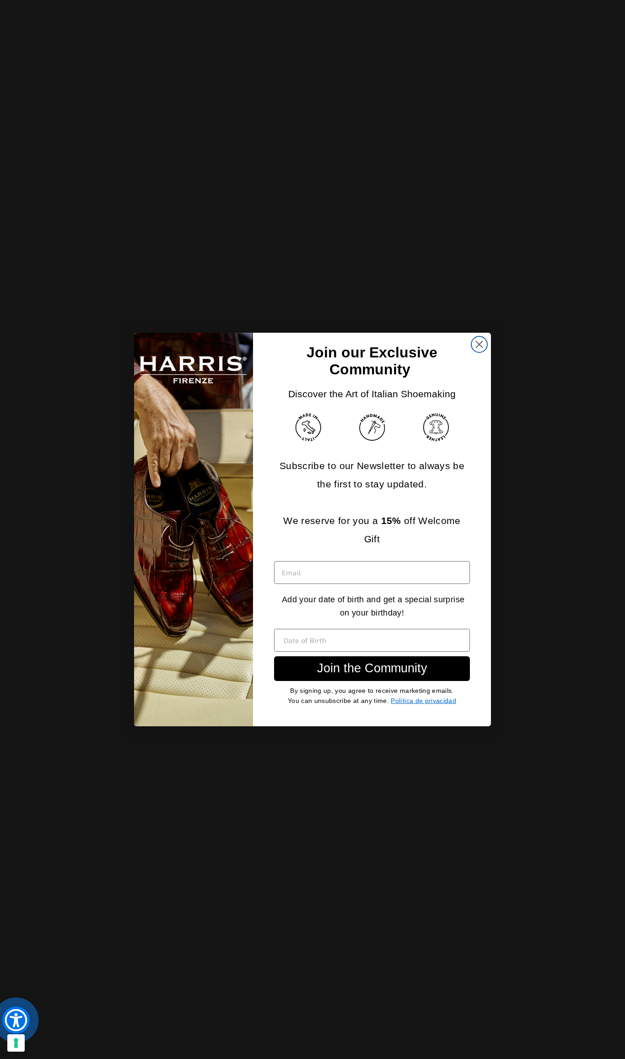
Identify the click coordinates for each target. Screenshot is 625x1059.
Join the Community (372, 668)
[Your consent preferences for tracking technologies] (16, 1043)
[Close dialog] (479, 344)
